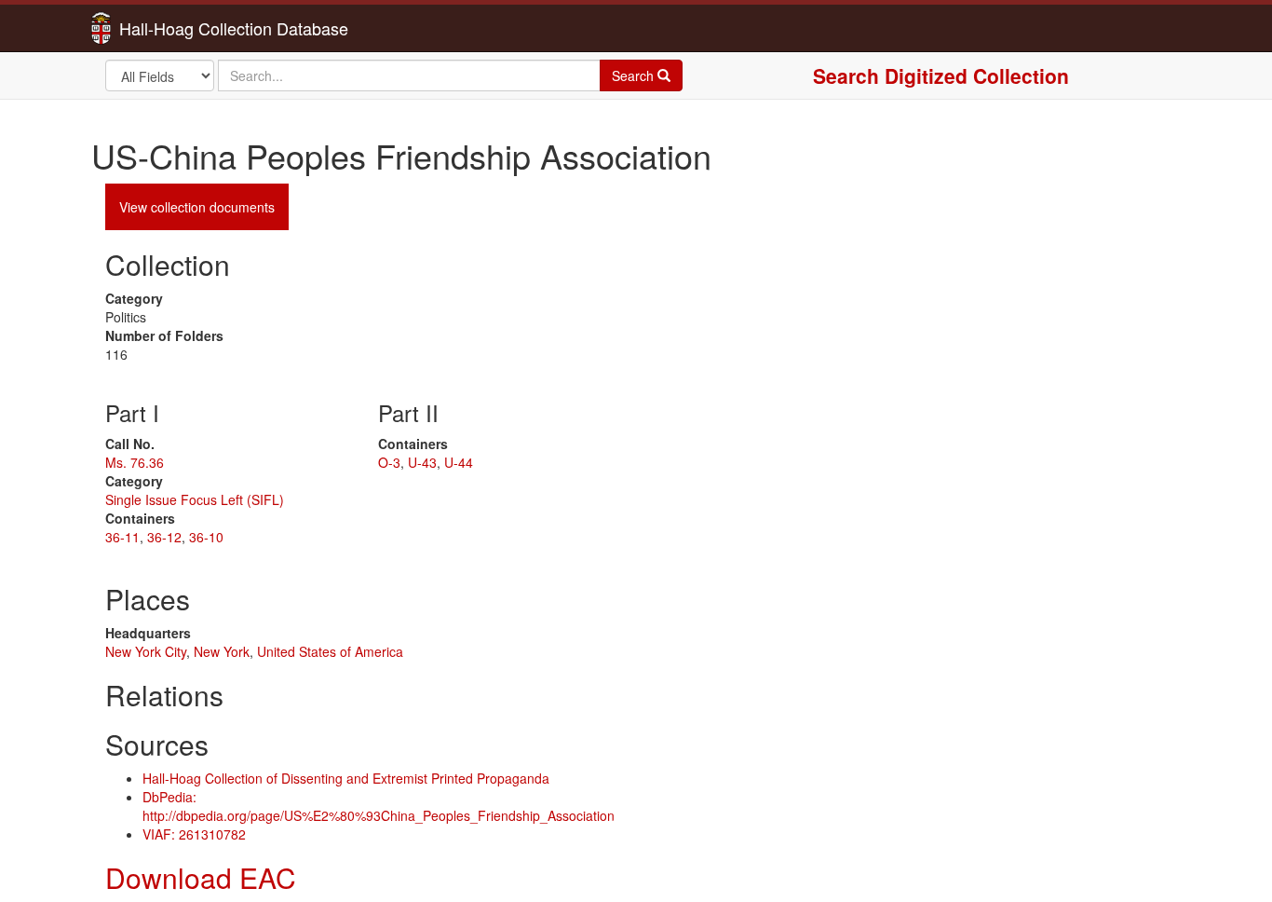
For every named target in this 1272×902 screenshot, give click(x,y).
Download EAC (200, 877)
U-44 (458, 462)
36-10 (206, 536)
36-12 (164, 536)
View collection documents (197, 207)
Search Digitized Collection (941, 75)
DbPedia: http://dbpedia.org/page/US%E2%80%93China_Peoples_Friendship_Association (378, 806)
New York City (145, 651)
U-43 (422, 462)
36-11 (122, 536)
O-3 (389, 462)
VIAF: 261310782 (194, 834)
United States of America (330, 651)
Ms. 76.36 (134, 462)
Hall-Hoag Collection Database (175, 28)
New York (222, 651)
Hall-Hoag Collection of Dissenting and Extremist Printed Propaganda (345, 778)
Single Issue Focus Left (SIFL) (194, 499)
